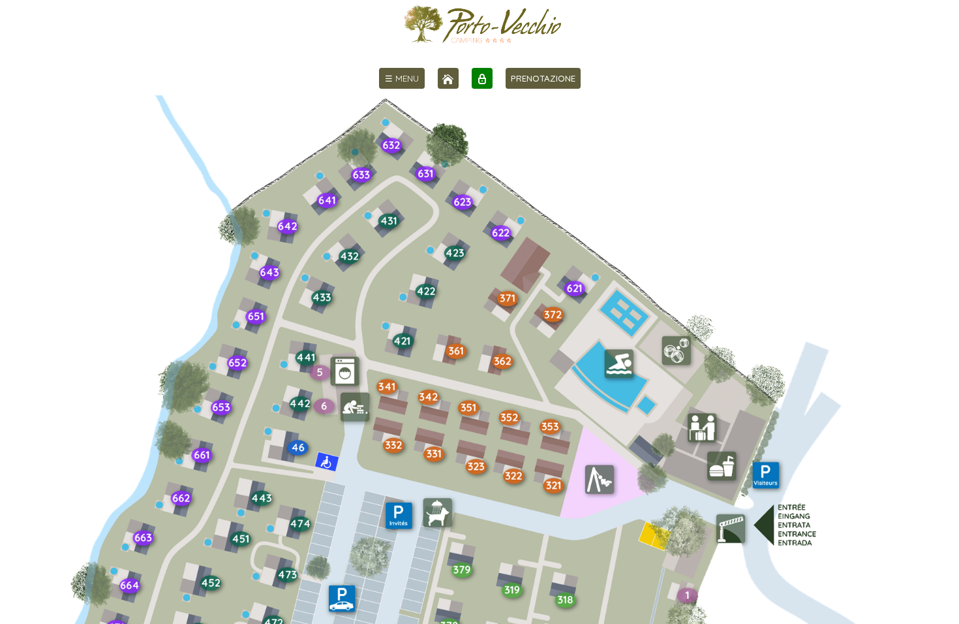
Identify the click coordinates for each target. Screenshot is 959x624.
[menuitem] (402, 78)
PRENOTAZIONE (543, 78)
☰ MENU (402, 78)
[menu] (402, 78)
